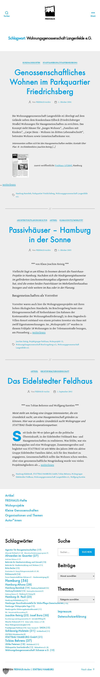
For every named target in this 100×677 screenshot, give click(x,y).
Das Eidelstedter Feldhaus (50, 381)
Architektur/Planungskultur (32, 220)
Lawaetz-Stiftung (38, 619)
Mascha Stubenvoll (14, 622)
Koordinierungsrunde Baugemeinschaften (18, 619)
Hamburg (16, 581)
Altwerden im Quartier (21, 555)
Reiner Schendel (32, 628)
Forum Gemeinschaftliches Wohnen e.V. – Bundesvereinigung (27, 577)
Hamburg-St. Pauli (18, 597)
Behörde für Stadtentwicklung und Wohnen (24, 565)
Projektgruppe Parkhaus (39, 341)
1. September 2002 (64, 391)
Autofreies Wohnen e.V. (13, 559)
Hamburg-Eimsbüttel (15, 591)
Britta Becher (12, 568)
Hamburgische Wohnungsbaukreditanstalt (23, 609)
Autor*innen (13, 520)
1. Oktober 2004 (64, 102)
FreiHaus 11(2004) (63, 165)
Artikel (53, 220)
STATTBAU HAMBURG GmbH (45, 474)
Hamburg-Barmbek (23, 193)
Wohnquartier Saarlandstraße (19, 647)
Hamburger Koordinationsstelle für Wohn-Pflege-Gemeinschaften (36, 603)
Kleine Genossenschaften (21, 510)
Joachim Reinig (22, 341)
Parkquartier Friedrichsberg (43, 193)
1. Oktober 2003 (64, 250)
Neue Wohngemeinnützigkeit (17, 625)
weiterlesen (9, 184)
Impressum (64, 611)
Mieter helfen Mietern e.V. (35, 622)
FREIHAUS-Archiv (43, 102)
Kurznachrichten (31, 63)
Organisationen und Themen (24, 515)
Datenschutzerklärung (72, 616)
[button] (5, 671)
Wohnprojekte (14, 505)
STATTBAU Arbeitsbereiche (15, 634)
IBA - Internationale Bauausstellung (16, 612)
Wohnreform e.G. (41, 647)
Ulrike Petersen (15, 644)
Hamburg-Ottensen (11, 594)
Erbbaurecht (12, 574)
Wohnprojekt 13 (56, 341)
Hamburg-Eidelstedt (24, 474)
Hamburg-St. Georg (27, 594)
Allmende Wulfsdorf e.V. (14, 553)
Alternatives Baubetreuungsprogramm (36, 553)
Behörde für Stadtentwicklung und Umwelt (25, 562)
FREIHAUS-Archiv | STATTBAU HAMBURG (34, 669)
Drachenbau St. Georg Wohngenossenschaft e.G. (22, 571)
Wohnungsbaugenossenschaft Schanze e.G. (29, 650)
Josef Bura (39, 615)
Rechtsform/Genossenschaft (55, 371)
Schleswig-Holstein (20, 630)
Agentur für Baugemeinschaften (23, 550)
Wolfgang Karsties (77, 477)
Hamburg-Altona (18, 584)
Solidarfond (43, 631)
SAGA (45, 628)
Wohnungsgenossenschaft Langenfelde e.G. (51, 477)
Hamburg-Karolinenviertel (35, 591)
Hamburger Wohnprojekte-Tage (20, 606)
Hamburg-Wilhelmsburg (16, 600)
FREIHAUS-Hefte (16, 500)
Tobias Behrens (64, 474)
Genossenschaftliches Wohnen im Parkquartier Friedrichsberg (50, 82)
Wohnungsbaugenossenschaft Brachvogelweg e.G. (36, 344)
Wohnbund (32, 644)
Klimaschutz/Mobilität (71, 220)
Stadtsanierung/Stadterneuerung (60, 63)
